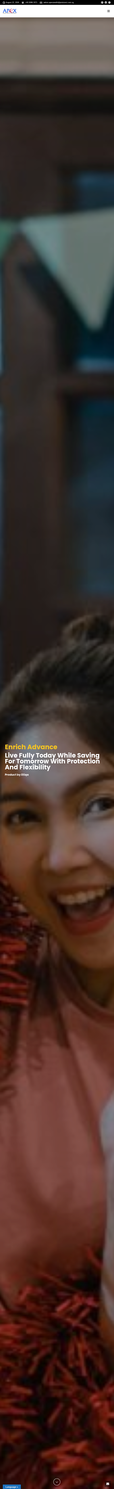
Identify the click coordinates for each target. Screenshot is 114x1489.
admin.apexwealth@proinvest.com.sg (59, 2)
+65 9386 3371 (31, 2)
